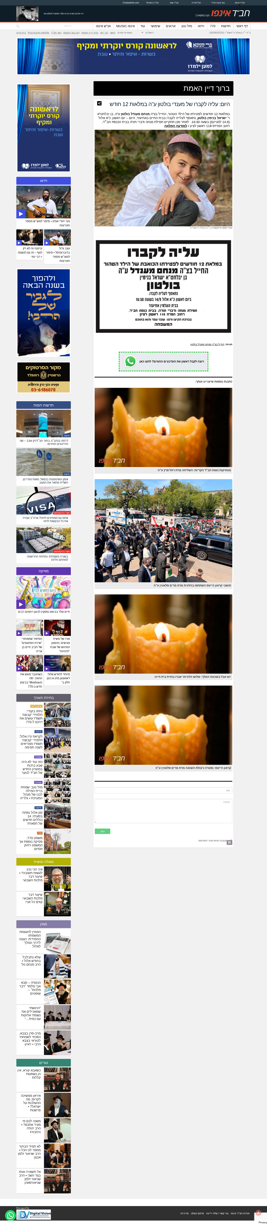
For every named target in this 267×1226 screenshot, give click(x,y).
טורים (43, 1063)
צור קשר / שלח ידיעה (217, 1213)
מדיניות (185, 1213)
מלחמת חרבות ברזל (38, 32)
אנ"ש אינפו (103, 26)
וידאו (201, 26)
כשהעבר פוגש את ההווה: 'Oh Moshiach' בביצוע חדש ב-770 (31, 680)
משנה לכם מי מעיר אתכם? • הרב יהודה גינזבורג (31, 1126)
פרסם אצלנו (197, 1213)
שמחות (38, 808)
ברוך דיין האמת (89, 32)
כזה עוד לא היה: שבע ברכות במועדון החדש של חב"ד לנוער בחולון (32, 820)
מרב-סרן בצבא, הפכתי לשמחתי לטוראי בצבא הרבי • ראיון (30, 1039)
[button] (10, 1215)
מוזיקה (44, 571)
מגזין (43, 924)
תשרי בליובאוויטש (62, 513)
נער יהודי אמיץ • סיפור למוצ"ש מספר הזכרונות (47, 223)
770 (212, 26)
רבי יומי (104, 32)
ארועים (170, 26)
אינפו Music (125, 26)
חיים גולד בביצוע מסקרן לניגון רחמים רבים (44, 611)
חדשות (225, 26)
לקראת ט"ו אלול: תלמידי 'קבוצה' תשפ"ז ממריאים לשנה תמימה (31, 792)
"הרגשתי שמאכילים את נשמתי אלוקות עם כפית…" (31, 1013)
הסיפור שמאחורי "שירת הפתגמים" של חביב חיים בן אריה (31, 645)
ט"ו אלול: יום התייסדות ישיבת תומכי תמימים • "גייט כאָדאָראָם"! (31, 716)
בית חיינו (21, 32)
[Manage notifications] (258, 1212)
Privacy (263, 1222)
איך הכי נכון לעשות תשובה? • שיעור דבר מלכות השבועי (31, 875)
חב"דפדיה (196, 2)
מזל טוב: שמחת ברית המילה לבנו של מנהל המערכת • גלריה (31, 843)
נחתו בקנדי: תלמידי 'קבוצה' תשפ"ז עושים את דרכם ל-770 (31, 767)
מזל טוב (186, 26)
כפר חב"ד (56, 32)
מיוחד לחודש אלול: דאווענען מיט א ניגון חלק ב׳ (58, 678)
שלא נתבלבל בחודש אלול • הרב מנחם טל (31, 960)
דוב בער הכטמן (71, 32)
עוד (142, 26)
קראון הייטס (36, 757)
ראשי (112, 32)
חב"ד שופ (174, 2)
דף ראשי (242, 26)
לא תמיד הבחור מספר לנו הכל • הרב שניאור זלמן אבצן (29, 1152)
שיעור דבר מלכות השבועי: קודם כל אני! (32, 898)
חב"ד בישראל (152, 2)
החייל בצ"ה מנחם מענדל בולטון (207, 344)
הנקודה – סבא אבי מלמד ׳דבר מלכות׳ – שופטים (30, 988)
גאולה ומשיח (43, 862)
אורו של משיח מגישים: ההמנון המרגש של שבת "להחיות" (60, 645)
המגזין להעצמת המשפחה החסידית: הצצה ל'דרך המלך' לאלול (30, 939)
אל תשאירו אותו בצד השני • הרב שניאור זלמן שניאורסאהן (30, 1177)
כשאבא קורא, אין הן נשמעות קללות (29, 1074)
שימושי (155, 26)
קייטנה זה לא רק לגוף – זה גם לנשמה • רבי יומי (30, 252)
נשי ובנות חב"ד (218, 2)
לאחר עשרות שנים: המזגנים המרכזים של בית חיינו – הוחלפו (31, 742)
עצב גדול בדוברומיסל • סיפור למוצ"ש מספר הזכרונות (58, 254)
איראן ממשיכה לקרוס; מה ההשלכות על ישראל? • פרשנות (31, 1103)
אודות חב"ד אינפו (240, 1213)
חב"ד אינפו (240, 2)
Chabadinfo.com (131, 2)
